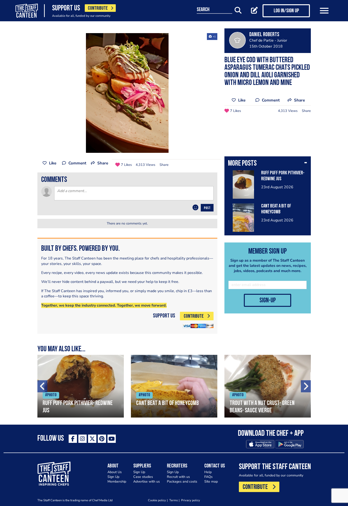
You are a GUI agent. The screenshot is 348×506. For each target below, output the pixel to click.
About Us (114, 472)
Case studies (143, 477)
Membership (116, 481)
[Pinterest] (102, 439)
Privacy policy (190, 500)
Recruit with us (178, 477)
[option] (127, 93)
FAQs (208, 477)
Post (207, 208)
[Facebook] (73, 439)
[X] (92, 439)
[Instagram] (82, 439)
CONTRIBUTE (98, 8)
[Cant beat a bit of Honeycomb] (174, 386)
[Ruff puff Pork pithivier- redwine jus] (80, 386)
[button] (267, 164)
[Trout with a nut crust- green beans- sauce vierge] (267, 386)
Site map (211, 481)
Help (208, 472)
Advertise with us (146, 481)
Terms (173, 500)
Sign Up (113, 477)
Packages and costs (182, 481)
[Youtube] (111, 439)
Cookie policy (157, 500)
